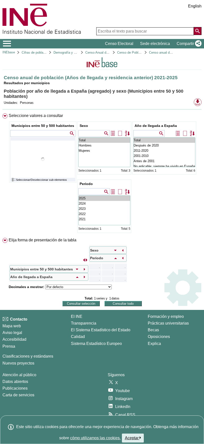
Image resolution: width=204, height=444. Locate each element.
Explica (154, 343)
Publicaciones (15, 388)
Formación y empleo (166, 316)
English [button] (195, 6)
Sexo (84, 126)
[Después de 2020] (164, 145)
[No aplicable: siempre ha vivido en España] (164, 166)
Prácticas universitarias (168, 323)
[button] (188, 43)
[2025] (104, 198)
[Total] (104, 140)
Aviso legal (12, 333)
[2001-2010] (164, 155)
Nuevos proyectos (18, 363)
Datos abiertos (15, 381)
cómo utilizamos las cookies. (95, 438)
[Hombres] (104, 145)
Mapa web (11, 326)
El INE (76, 316)
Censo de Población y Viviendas (140, 52)
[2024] (104, 203)
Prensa (8, 346)
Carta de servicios (18, 395)
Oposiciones (159, 336)
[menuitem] (102, 174)
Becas (153, 330)
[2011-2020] (164, 150)
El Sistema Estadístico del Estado (100, 330)
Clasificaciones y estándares (27, 356)
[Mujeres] (104, 150)
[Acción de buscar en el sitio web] (198, 31)
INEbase (8, 52)
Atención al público (19, 375)
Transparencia (83, 323)
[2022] (104, 214)
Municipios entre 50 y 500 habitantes (42, 126)
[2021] (104, 219)
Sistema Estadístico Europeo (96, 343)
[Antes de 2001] (164, 161)
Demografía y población (70, 52)
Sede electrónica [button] (155, 43)
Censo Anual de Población (104, 52)
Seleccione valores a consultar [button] (36, 115)
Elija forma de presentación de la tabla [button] (42, 240)
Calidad (78, 336)
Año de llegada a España (156, 126)
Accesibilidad (14, 339)
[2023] (104, 208)
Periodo (86, 184)
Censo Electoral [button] (119, 43)
